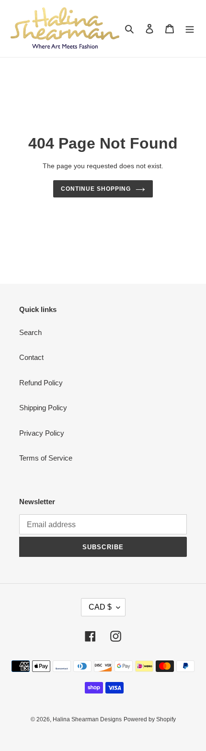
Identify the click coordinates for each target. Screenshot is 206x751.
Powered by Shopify (150, 719)
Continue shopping (96, 188)
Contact (31, 357)
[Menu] (190, 28)
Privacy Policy (41, 433)
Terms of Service (45, 458)
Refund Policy (41, 383)
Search (30, 332)
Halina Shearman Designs (87, 719)
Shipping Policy (43, 408)
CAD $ (100, 607)
